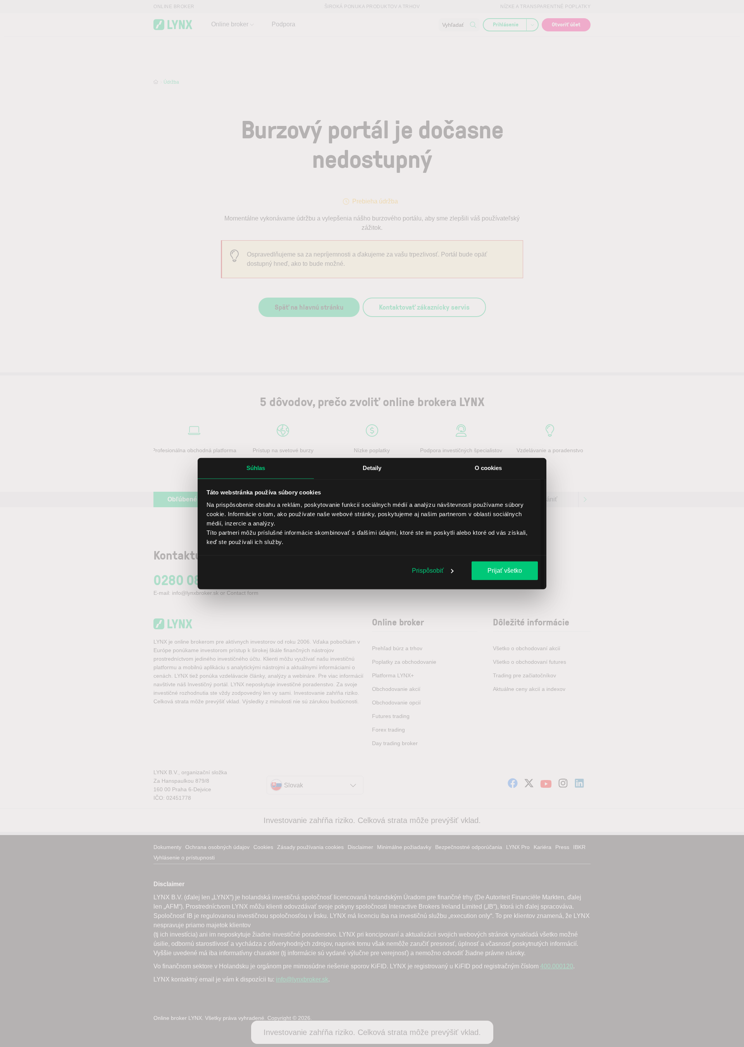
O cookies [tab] (488, 468)
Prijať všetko (504, 570)
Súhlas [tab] (255, 468)
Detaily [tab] (372, 468)
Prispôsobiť (428, 570)
